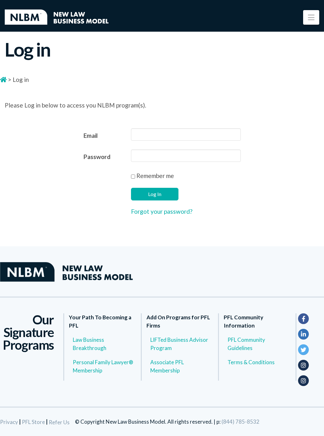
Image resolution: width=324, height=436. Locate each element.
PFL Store (33, 422)
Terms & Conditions (251, 362)
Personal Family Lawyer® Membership (103, 366)
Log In (154, 194)
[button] (311, 17)
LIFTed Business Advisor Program (179, 343)
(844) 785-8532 (240, 421)
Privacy (9, 422)
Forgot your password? (161, 211)
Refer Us (59, 422)
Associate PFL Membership (167, 366)
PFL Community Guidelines (246, 343)
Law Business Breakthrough (89, 343)
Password (97, 156)
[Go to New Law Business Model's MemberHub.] (3, 79)
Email (91, 135)
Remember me (154, 175)
